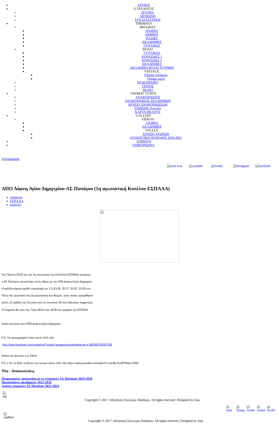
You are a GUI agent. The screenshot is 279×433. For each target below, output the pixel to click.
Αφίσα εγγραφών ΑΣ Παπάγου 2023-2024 (30, 386)
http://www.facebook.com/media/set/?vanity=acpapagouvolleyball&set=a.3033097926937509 (57, 344)
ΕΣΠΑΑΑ (16, 201)
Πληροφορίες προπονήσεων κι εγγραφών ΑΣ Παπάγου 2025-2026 (47, 378)
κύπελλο (15, 204)
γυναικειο (16, 197)
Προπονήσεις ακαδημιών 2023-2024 (26, 382)
